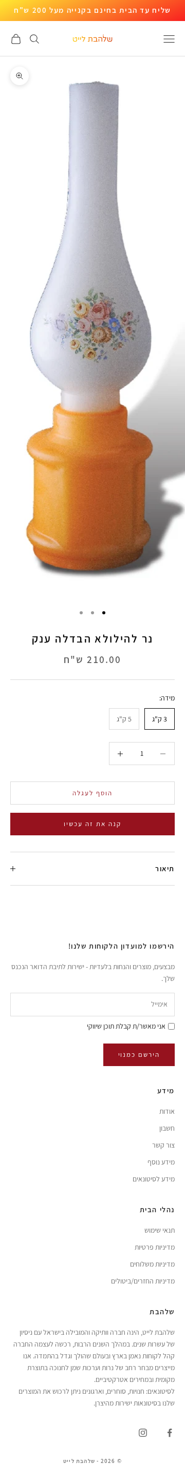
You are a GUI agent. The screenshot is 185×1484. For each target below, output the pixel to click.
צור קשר (163, 1145)
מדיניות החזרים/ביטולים (143, 1281)
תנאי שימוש (159, 1230)
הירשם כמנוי (139, 1054)
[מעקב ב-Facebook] (169, 1433)
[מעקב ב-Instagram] (143, 1433)
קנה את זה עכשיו (92, 823)
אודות (167, 1111)
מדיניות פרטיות (155, 1247)
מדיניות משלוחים (152, 1264)
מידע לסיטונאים (154, 1179)
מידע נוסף (161, 1162)
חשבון (167, 1128)
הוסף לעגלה (92, 793)
